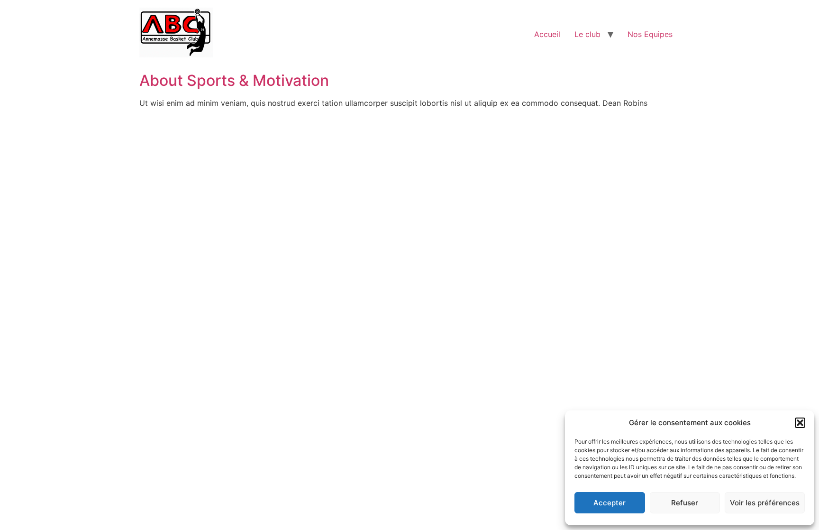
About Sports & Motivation (234, 80)
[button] (800, 423)
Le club (587, 34)
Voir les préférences (765, 502)
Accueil (547, 34)
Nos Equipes (650, 34)
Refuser (684, 502)
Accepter (609, 502)
